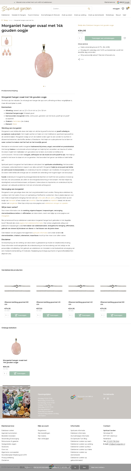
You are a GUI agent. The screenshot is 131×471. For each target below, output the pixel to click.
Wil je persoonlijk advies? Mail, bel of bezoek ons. (98, 55)
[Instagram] (108, 399)
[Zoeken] (88, 9)
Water (15, 124)
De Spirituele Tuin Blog (79, 439)
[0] (126, 8)
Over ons (5, 449)
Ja (75, 467)
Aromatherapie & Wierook (50, 15)
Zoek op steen (67, 15)
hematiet (12, 200)
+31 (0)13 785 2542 (112, 441)
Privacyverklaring (8, 458)
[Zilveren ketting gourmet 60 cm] (17, 288)
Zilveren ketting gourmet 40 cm (80, 303)
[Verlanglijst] (123, 9)
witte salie (41, 198)
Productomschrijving (10, 91)
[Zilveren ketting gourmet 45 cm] (49, 288)
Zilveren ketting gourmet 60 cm (16, 303)
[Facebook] (104, 399)
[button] (43, 86)
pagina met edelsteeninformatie (31, 223)
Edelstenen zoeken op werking (82, 444)
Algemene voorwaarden (10, 452)
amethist (32, 200)
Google (126, 2)
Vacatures (5, 447)
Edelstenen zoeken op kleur (81, 447)
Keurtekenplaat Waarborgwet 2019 (14, 455)
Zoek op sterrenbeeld (96, 15)
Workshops (110, 15)
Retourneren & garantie (10, 441)
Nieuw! (118, 15)
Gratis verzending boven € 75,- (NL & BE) (95, 47)
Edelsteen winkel (8, 430)
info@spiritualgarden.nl (117, 444)
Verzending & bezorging (10, 439)
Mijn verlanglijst (43, 439)
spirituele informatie (40, 233)
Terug (5, 20)
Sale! (124, 15)
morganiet (5, 216)
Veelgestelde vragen (9, 444)
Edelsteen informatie (78, 433)
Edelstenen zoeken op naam (81, 441)
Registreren (42, 430)
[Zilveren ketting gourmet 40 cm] (81, 288)
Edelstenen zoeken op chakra (81, 449)
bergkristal (13, 203)
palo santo (51, 198)
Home (10, 20)
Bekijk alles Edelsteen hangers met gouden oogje (96, 25)
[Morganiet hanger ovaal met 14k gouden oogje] (16, 346)
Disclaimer (5, 460)
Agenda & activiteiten (9, 433)
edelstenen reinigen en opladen (56, 203)
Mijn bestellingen (44, 433)
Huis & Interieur (33, 15)
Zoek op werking (80, 15)
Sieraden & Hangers (19, 15)
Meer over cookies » (97, 467)
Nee (84, 467)
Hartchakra (17, 121)
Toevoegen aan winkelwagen (103, 38)
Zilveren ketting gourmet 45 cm (48, 303)
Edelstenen (6, 15)
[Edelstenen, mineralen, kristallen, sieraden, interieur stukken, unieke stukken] (16, 9)
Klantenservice (109, 2)
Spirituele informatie (78, 430)
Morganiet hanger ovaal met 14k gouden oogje (15, 361)
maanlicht (54, 200)
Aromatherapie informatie (80, 436)
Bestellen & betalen (9, 436)
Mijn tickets (42, 436)
